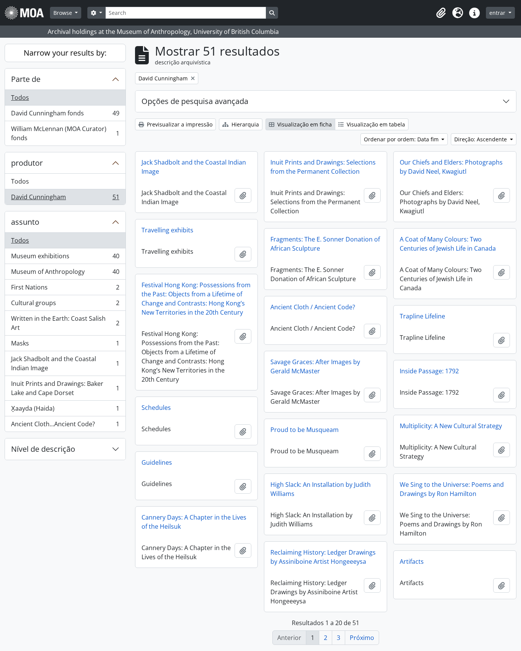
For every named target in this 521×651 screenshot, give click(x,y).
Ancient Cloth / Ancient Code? (312, 307)
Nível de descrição (43, 449)
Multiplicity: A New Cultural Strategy (451, 426)
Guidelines (157, 462)
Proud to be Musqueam (304, 429)
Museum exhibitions (65, 258)
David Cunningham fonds (65, 115)
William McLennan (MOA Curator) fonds (65, 133)
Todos (20, 97)
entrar (498, 12)
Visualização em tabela (375, 124)
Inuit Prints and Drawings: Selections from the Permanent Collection (323, 167)
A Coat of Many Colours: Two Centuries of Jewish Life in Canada (448, 244)
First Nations (65, 289)
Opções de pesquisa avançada (195, 101)
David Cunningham (65, 199)
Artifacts (412, 561)
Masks (65, 345)
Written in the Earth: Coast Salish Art (65, 323)
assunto (25, 222)
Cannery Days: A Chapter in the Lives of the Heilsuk (194, 522)
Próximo (362, 637)
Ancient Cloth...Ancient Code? (65, 426)
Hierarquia (244, 124)
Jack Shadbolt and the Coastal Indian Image (65, 363)
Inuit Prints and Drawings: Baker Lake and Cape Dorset (65, 388)
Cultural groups (65, 305)
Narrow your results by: (65, 53)
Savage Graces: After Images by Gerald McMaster (315, 366)
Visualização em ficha (304, 124)
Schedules (156, 407)
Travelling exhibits (167, 230)
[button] (441, 13)
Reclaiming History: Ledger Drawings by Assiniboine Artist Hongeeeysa (323, 557)
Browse (63, 12)
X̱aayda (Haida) (65, 410)
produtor (27, 163)
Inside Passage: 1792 (429, 371)
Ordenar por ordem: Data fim (402, 139)
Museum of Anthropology (65, 273)
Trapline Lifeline (422, 316)
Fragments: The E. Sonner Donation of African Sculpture (325, 244)
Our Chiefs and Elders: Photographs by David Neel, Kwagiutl (451, 167)
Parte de (25, 79)
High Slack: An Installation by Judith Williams (320, 489)
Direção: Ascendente (481, 139)
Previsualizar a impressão (178, 124)
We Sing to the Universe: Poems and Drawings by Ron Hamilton (452, 489)
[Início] (27, 12)
